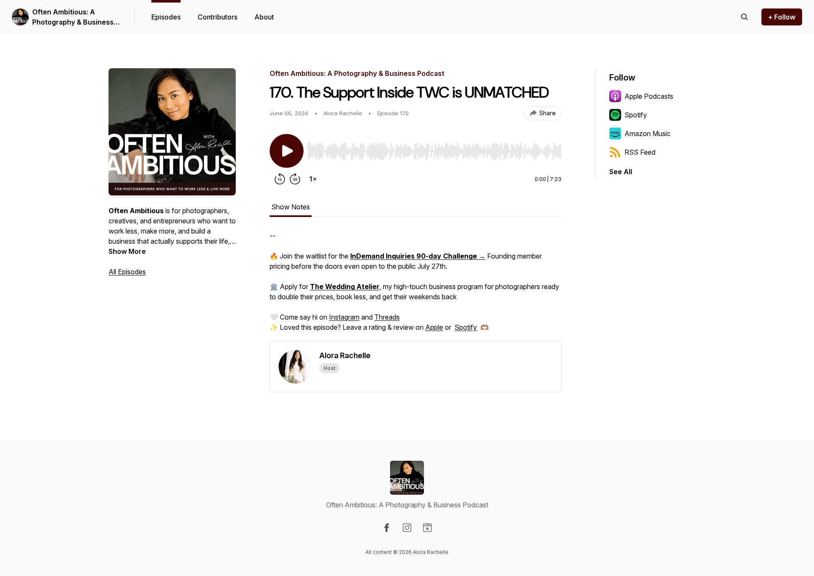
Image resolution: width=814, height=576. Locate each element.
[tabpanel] (415, 286)
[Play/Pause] (287, 151)
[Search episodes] (744, 17)
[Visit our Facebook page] (386, 527)
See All (620, 171)
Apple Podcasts (648, 96)
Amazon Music (647, 133)
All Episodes (127, 271)
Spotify (465, 327)
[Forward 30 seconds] (295, 179)
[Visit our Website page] (427, 527)
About (264, 17)
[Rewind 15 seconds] (280, 179)
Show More (127, 251)
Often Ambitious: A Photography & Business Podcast (73, 17)
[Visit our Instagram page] (407, 527)
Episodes (166, 17)
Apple (434, 327)
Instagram (344, 317)
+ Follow (781, 17)
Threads (387, 317)
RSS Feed (639, 152)
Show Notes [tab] (290, 207)
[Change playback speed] (312, 179)
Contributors (217, 17)
